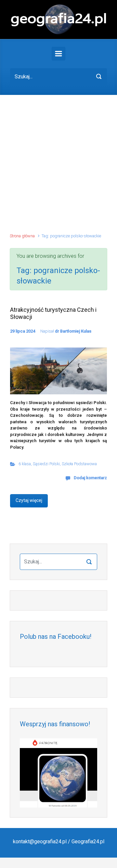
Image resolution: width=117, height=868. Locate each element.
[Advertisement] (58, 167)
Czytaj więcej (29, 500)
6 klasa (25, 463)
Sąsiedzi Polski (46, 463)
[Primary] (58, 53)
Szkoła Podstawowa (79, 463)
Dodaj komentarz (90, 477)
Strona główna (22, 235)
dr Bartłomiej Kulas (73, 331)
